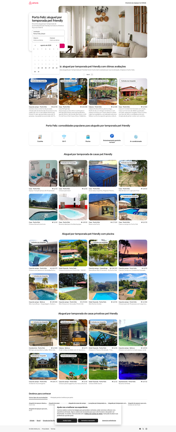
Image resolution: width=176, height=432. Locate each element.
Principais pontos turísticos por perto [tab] (62, 397)
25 (42, 68)
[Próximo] (91, 74)
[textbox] (40, 40)
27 (49, 68)
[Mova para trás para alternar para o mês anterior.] (35, 45)
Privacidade (45, 429)
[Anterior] (84, 74)
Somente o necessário (88, 420)
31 (38, 72)
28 (53, 68)
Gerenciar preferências (109, 420)
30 (35, 72)
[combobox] (48, 34)
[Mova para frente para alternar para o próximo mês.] (56, 45)
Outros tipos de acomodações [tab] (38, 397)
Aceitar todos (67, 420)
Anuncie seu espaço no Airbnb (135, 3)
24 (38, 68)
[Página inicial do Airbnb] (33, 3)
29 (56, 68)
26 (45, 68)
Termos (53, 429)
